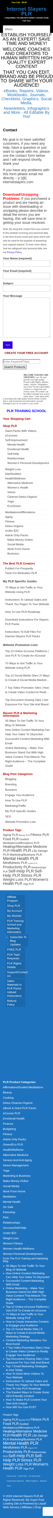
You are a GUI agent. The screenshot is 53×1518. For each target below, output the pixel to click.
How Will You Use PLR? (21, 1407)
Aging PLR (10, 835)
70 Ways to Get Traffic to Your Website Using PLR (24, 589)
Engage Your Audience (19, 795)
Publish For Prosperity (19, 568)
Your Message (12, 295)
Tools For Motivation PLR (21, 573)
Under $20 (9, 1233)
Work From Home (14, 1191)
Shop (37, 1507)
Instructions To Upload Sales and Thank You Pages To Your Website (27, 602)
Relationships (11, 1222)
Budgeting (9, 1128)
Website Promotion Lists (20, 645)
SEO (8, 816)
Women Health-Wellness (18, 1248)
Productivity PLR (17, 867)
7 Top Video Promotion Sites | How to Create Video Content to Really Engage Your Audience (27, 690)
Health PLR (20, 850)
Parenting (9, 1212)
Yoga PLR (28, 883)
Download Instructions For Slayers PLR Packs (27, 622)
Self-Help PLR (21, 871)
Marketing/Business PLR (26, 854)
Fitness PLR (39, 835)
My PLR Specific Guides (20, 581)
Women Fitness (13, 1243)
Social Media (11, 1186)
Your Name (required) (17, 258)
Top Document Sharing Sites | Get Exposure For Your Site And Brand (27, 702)
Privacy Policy (14, 252)
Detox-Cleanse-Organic (18, 1102)
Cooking (8, 1097)
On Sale (8, 1207)
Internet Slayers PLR (26, 11)
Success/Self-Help (14, 1227)
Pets (6, 1217)
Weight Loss (11, 1238)
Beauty (7, 1092)
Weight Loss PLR (17, 879)
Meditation (9, 1196)
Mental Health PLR (20, 858)
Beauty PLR (24, 835)
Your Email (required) (17, 270)
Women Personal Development (23, 1253)
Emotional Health (14, 1118)
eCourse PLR (11, 1113)
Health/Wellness (13, 1149)
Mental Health (11, 1201)
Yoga (6, 1170)
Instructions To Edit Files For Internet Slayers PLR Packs (23, 634)
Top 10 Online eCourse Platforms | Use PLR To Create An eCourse (27, 653)
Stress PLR (31, 875)
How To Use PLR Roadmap (22, 611)
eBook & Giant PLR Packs (19, 1108)
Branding (11, 784)
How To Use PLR (16, 800)
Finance (8, 1123)
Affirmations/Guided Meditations (23, 1087)
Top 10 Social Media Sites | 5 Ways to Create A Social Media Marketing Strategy (27, 678)
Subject (8, 283)
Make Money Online (15, 1181)
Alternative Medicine (16, 1154)
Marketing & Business (17, 1175)
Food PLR (11, 839)
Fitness (7, 1134)
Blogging (10, 779)
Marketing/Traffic (15, 805)
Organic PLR (32, 863)
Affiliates (26, 1507)
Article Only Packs (14, 1139)
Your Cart (18, 2)
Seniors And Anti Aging (17, 1160)
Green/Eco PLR (13, 1144)
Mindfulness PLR (15, 863)
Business (11, 789)
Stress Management (16, 1165)
